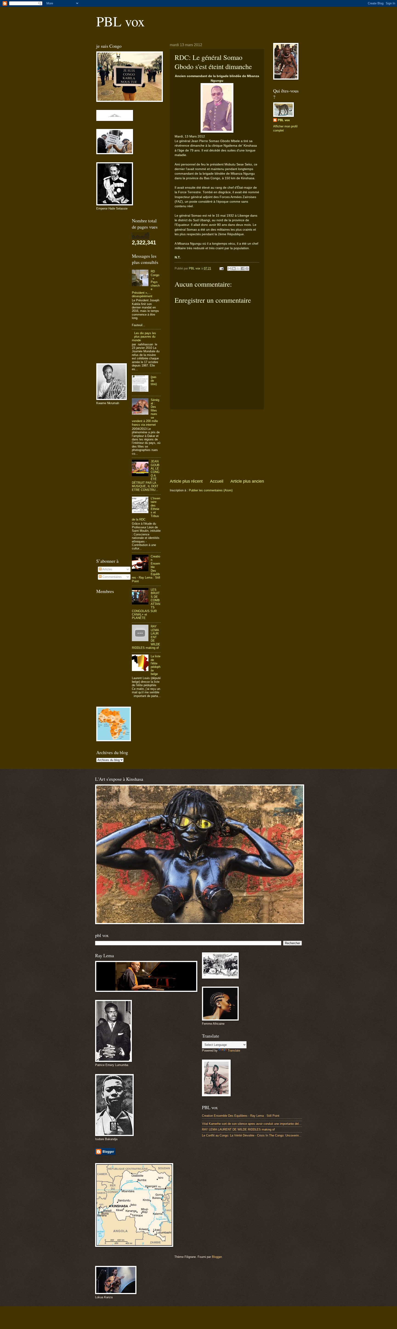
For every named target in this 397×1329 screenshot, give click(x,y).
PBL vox (120, 21)
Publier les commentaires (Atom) (211, 490)
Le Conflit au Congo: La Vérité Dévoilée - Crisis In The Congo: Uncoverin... (251, 1135)
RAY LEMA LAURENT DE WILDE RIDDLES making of (238, 1129)
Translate (234, 1050)
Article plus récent (186, 481)
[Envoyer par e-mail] (229, 268)
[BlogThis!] (234, 268)
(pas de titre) (154, 380)
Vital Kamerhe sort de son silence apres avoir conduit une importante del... (251, 1123)
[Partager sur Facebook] (242, 268)
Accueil (216, 481)
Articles (107, 569)
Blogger (217, 1257)
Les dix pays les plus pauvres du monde (144, 336)
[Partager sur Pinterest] (247, 268)
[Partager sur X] (238, 268)
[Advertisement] (216, 444)
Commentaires (112, 577)
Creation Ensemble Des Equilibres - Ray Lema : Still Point (240, 1115)
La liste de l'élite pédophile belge (155, 665)
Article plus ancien (247, 481)
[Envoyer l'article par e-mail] (221, 268)
